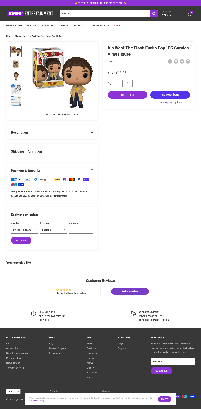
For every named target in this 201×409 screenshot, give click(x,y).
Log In (121, 343)
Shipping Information (17, 353)
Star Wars (92, 372)
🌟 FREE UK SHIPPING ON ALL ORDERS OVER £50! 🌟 (100, 3)
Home (8, 36)
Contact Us (12, 348)
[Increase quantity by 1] (136, 83)
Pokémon (91, 348)
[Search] (154, 13)
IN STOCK (32, 25)
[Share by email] (188, 61)
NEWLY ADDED (14, 25)
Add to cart (127, 94)
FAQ (8, 343)
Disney (90, 367)
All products (20, 36)
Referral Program (57, 348)
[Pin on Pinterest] (176, 61)
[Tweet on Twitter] (182, 61)
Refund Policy (13, 362)
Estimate (21, 240)
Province (44, 222)
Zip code (73, 222)
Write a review (130, 291)
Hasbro (90, 357)
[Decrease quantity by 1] (119, 83)
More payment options (170, 102)
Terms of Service (15, 367)
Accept (164, 399)
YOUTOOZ (63, 25)
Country (15, 222)
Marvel (90, 362)
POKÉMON (79, 25)
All (88, 377)
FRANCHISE (99, 25)
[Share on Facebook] (170, 61)
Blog (51, 343)
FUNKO (45, 25)
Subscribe (161, 370)
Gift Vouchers (55, 353)
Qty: (110, 83)
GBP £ (11, 391)
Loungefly (92, 353)
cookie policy (38, 400)
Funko (111, 61)
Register (122, 348)
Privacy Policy (13, 357)
